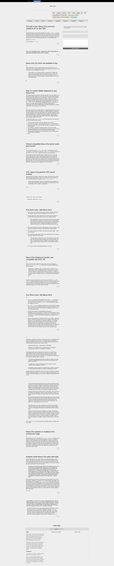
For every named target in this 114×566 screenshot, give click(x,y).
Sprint (73, 13)
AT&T (53, 13)
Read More (28, 490)
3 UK (84, 13)
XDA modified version (30, 102)
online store (36, 41)
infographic (40, 199)
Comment (58, 44)
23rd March (39, 150)
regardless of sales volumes (47, 178)
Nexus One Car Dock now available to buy (42, 63)
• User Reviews (73, 17)
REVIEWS (66, 21)
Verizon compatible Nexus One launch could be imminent (42, 145)
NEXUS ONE (37, 1)
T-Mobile (58, 13)
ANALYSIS (50, 21)
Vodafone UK (28, 281)
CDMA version (47, 151)
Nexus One (33, 540)
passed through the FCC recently (35, 265)
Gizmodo (55, 514)
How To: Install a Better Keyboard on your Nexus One (41, 91)
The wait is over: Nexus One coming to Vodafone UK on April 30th (40, 27)
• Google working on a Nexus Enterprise (60, 17)
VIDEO (37, 21)
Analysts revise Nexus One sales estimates (42, 456)
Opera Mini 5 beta (31, 305)
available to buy (53, 33)
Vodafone (63, 13)
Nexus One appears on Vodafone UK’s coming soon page (40, 432)
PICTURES (30, 21)
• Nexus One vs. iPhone (73, 15)
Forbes (27, 187)
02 (81, 13)
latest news (53, 6)
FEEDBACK (73, 21)
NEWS (43, 21)
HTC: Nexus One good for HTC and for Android (40, 173)
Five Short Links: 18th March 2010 (39, 209)
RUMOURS (58, 21)
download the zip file (39, 119)
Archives (56, 529)
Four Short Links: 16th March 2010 (39, 295)
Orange (78, 13)
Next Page (56, 525)
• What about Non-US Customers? (59, 15)
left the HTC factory (34, 152)
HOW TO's (81, 21)
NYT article (33, 421)
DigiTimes (30, 299)
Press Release (33, 39)
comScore (54, 509)
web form (28, 554)
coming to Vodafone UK (48, 438)
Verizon (69, 13)
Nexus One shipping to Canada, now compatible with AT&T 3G (39, 258)
